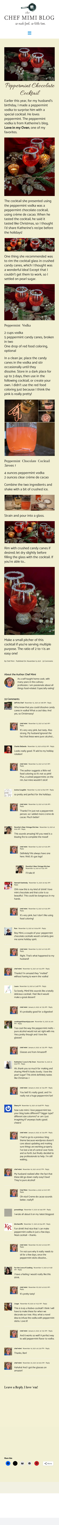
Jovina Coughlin (20, 790)
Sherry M (17, 1105)
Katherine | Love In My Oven (25, 1062)
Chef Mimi (10, 661)
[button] (14, 245)
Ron (15, 928)
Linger (16, 1303)
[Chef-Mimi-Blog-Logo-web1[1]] (29, 3)
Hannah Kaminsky (21, 882)
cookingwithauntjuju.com (24, 1021)
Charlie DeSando (20, 746)
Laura (16, 986)
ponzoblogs (18, 1209)
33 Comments (47, 661)
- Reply (48, 702)
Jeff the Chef (19, 702)
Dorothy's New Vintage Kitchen (26, 827)
